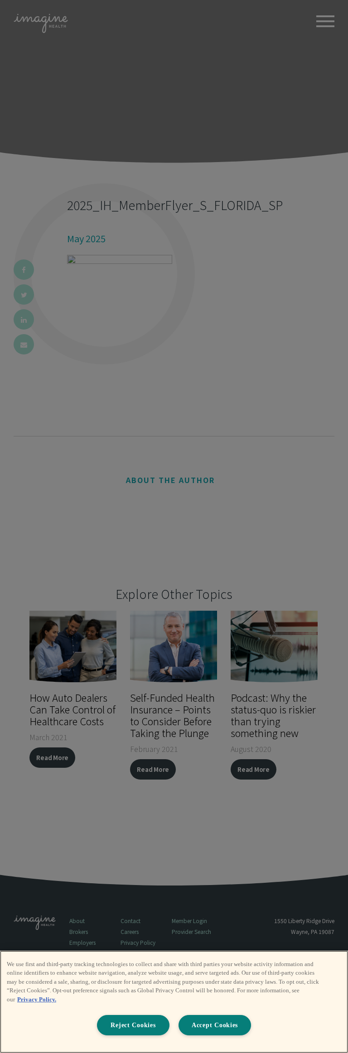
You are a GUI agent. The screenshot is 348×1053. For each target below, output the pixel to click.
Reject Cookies (133, 1025)
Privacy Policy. (36, 999)
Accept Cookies (215, 1025)
